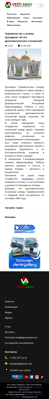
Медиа (8, 312)
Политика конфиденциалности (21, 337)
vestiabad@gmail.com (20, 364)
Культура (37, 18)
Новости (9, 301)
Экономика (36, 21)
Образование (13, 25)
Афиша (9, 318)
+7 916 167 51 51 (18, 358)
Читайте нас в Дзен (20, 370)
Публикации (11, 307)
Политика (12, 14)
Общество (22, 21)
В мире (10, 21)
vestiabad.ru (37, 387)
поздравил (29, 179)
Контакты (10, 332)
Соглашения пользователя (19, 343)
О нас (8, 326)
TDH (23, 120)
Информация (13, 18)
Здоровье (25, 14)
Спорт (26, 18)
